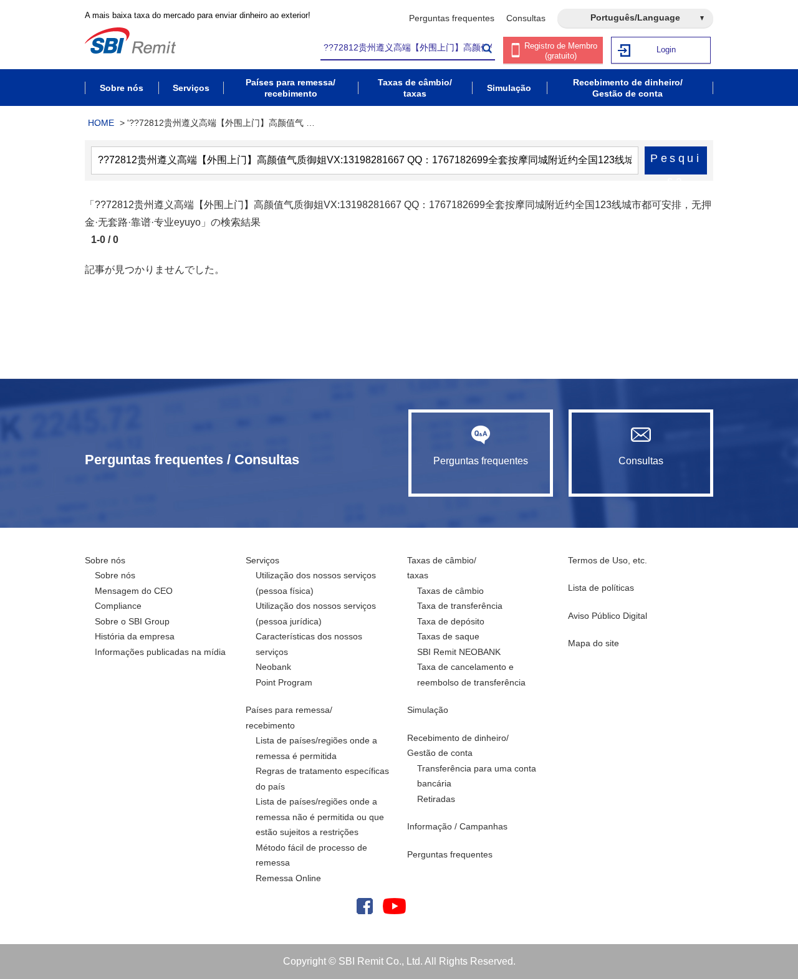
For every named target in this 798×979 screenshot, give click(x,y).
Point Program (284, 682)
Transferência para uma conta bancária (476, 776)
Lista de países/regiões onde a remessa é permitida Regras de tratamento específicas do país (322, 763)
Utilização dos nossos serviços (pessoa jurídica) (316, 613)
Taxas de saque (448, 636)
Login (666, 49)
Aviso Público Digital (607, 616)
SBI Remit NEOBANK (459, 652)
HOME (101, 123)
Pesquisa (675, 163)
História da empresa (135, 636)
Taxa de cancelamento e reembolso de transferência (471, 674)
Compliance (118, 606)
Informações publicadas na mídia (160, 652)
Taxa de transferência (459, 606)
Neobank (273, 667)
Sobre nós (105, 560)
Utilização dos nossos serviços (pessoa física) (316, 583)
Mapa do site (593, 643)
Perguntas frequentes (451, 18)
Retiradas (436, 799)
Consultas (526, 18)
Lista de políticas (601, 588)
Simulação (427, 710)
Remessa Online (288, 878)
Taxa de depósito (450, 621)
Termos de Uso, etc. (607, 560)
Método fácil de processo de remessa (311, 855)
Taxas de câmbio (450, 591)
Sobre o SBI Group (132, 621)
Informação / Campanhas (457, 826)
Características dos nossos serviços (309, 644)
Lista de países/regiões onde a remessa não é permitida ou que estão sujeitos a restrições (320, 816)
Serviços (262, 560)
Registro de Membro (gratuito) (560, 50)
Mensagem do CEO (134, 591)
